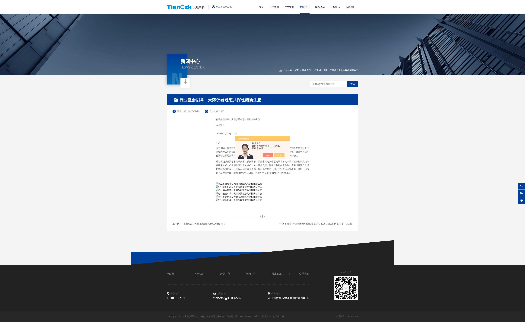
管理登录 (340, 316)
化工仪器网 (278, 316)
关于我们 (274, 6)
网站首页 (172, 273)
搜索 (352, 84)
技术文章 (320, 6)
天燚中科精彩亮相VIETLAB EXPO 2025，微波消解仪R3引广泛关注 (319, 224)
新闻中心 (305, 6)
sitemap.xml (352, 316)
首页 (261, 6)
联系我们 (350, 6)
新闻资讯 (306, 70)
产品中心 (289, 6)
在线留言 (335, 6)
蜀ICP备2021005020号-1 (247, 316)
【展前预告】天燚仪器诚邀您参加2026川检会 (203, 224)
